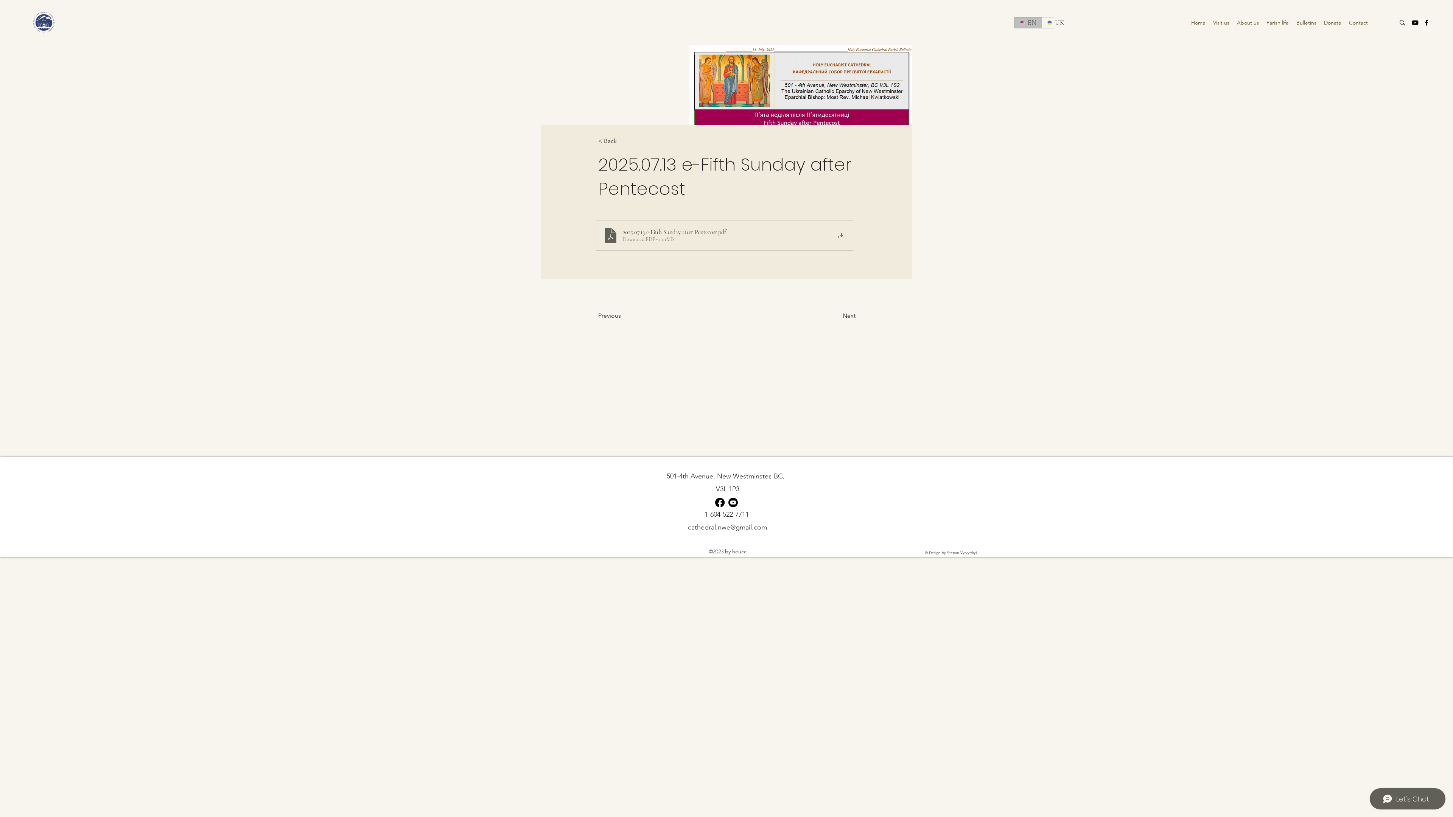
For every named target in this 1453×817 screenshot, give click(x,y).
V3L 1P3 (727, 489)
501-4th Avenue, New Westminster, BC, (728, 476)
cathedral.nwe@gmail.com (727, 527)
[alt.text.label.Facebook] (1426, 22)
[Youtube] (1415, 22)
